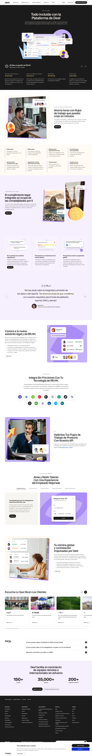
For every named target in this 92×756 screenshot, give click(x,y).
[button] (56, 642)
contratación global (63, 447)
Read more (8, 622)
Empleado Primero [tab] (21, 488)
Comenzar (12, 516)
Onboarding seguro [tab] (57, 488)
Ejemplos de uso (25, 2)
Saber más (57, 126)
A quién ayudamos (36, 2)
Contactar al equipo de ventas (51, 689)
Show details (20, 753)
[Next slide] (85, 66)
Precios (53, 2)
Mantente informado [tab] (70, 488)
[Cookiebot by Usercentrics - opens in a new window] (8, 754)
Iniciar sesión (70, 2)
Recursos (46, 2)
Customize (80, 749)
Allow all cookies (80, 745)
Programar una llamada (81, 2)
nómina (71, 447)
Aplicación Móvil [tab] (45, 488)
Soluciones (15, 2)
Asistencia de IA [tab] (33, 488)
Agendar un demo (37, 689)
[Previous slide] (81, 66)
